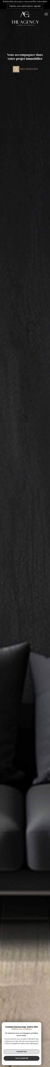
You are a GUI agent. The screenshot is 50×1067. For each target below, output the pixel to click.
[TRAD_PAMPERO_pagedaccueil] (25, 27)
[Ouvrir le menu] (47, 14)
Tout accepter (21, 1058)
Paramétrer (21, 1051)
